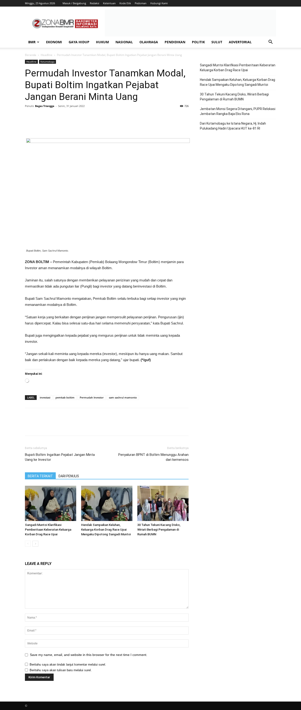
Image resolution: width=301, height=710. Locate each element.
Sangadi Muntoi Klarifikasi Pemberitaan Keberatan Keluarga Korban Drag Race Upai (48, 529)
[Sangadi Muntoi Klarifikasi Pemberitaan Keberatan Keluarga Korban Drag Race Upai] (50, 503)
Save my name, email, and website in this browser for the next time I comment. (88, 655)
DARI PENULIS (69, 476)
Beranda (30, 55)
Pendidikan (175, 42)
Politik (198, 42)
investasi (45, 397)
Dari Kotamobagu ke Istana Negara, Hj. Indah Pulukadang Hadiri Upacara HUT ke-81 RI (233, 126)
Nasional (124, 42)
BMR (32, 42)
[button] (270, 42)
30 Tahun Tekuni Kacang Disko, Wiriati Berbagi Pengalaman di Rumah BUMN (158, 529)
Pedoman (141, 3)
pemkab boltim (65, 397)
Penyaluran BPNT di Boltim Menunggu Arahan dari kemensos (153, 457)
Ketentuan (109, 3)
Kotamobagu (47, 61)
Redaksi (94, 3)
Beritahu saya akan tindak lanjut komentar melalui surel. (68, 664)
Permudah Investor (92, 397)
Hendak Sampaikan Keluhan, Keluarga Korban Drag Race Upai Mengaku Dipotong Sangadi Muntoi (106, 529)
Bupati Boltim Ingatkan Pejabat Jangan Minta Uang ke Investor (60, 457)
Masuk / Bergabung (74, 3)
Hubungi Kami (159, 3)
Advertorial (240, 42)
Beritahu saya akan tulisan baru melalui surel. (61, 670)
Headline (46, 55)
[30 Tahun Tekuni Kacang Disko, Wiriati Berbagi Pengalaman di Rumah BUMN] (163, 503)
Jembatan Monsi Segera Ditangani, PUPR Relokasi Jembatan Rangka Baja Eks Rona (237, 111)
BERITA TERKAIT (40, 476)
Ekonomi (54, 42)
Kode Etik (125, 3)
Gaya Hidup (79, 42)
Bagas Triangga (44, 106)
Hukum (102, 42)
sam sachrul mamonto (123, 397)
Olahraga (148, 42)
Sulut (216, 42)
